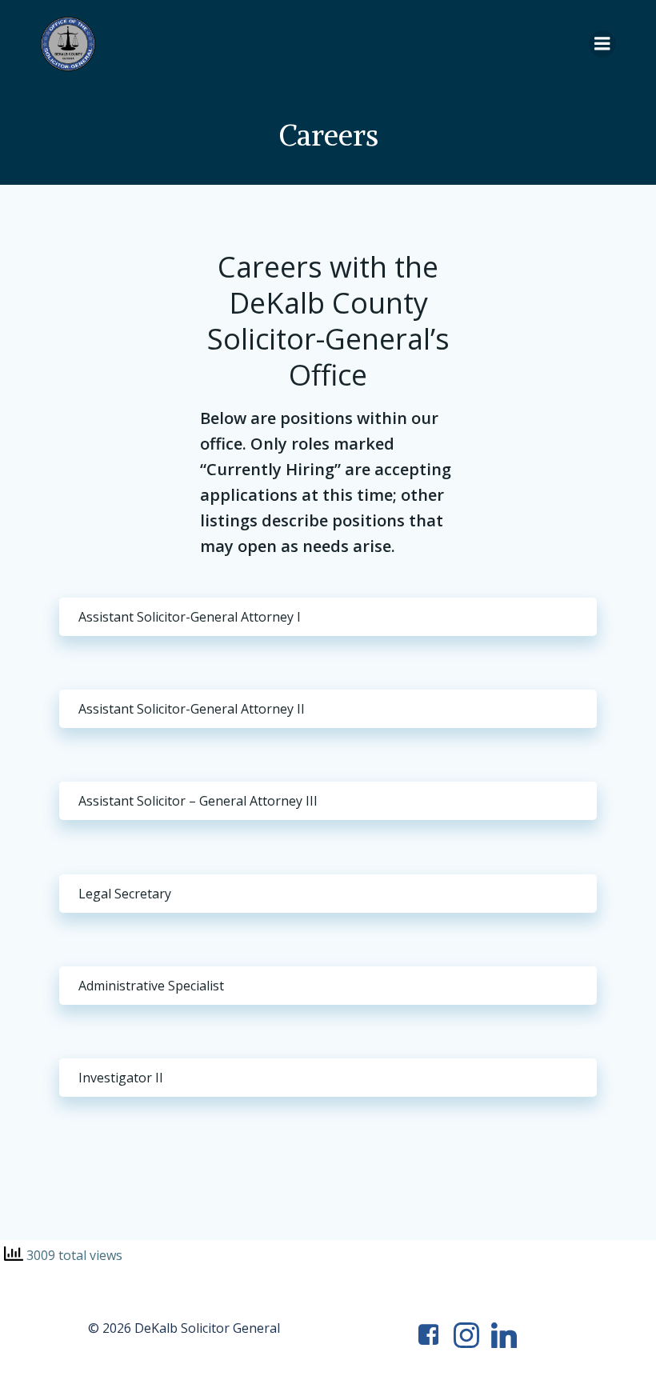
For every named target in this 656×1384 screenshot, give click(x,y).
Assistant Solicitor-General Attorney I (189, 617)
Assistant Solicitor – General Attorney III (198, 801)
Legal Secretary (124, 893)
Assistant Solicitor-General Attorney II (191, 709)
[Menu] (602, 44)
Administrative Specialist (151, 985)
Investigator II (120, 1077)
